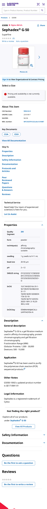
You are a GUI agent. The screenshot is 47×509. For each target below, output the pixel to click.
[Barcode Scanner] (38, 4)
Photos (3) (23, 72)
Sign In (5, 79)
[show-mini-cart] (43, 4)
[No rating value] (7, 38)
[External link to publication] (24, 369)
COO (16, 134)
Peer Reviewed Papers (7, 180)
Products (4, 18)
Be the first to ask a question (18, 463)
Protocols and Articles (9, 170)
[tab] (6, 18)
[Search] (42, 10)
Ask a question (22, 41)
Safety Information (11, 159)
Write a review (8, 41)
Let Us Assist (10, 214)
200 (22, 231)
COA (6, 134)
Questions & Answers (7, 188)
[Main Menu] (3, 4)
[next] (39, 57)
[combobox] (23, 10)
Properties (7, 151)
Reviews (6, 194)
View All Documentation (14, 140)
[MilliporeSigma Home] (12, 4)
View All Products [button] (23, 426)
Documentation (10, 164)
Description (8, 155)
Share (42, 25)
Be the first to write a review (19, 485)
